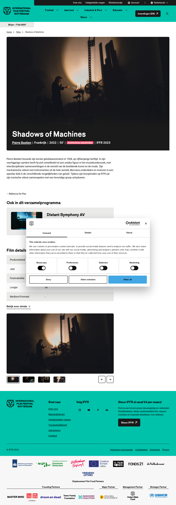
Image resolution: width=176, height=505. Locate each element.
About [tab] (129, 232)
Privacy (165, 449)
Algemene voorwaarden (121, 449)
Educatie (117, 10)
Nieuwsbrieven (56, 414)
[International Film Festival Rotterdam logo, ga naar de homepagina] (17, 11)
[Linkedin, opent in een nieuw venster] (107, 410)
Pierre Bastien (21, 142)
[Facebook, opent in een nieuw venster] (97, 410)
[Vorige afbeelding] (101, 379)
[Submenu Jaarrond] (77, 10)
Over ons (77, 2)
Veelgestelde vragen (95, 2)
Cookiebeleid (141, 449)
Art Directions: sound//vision (80, 143)
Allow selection (88, 279)
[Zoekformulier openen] (167, 13)
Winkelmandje (115, 2)
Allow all (127, 279)
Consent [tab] (47, 233)
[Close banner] (146, 223)
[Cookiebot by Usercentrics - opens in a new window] (128, 223)
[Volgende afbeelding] (110, 379)
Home (9, 32)
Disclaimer (155, 449)
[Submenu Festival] (57, 10)
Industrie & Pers (93, 10)
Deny (48, 279)
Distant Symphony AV (66, 214)
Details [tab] (88, 232)
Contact (52, 435)
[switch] (72, 268)
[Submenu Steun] (91, 17)
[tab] (13, 379)
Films (18, 32)
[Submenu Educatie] (126, 10)
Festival (49, 10)
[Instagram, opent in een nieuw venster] (79, 410)
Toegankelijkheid (57, 425)
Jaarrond (69, 10)
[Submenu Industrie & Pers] (106, 10)
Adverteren (54, 430)
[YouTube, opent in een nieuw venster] (88, 410)
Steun (83, 17)
